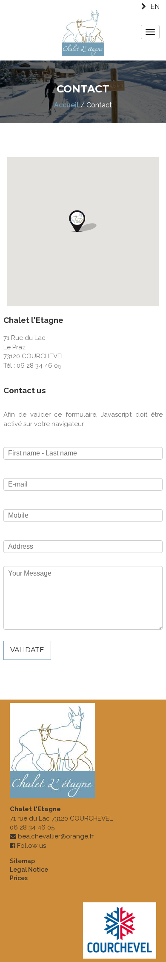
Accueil (66, 105)
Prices (19, 878)
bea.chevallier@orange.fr (56, 836)
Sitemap (22, 861)
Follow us (31, 846)
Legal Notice (29, 869)
